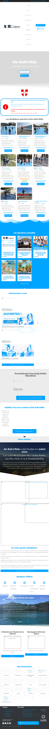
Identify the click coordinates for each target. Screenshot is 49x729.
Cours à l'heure (28, 15)
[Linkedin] (10, 723)
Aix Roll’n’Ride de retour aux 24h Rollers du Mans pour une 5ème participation (40, 254)
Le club (27, 10)
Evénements (28, 44)
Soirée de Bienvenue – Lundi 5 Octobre (10, 358)
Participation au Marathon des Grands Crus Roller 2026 (18, 389)
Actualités (28, 39)
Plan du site (7, 716)
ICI (38, 113)
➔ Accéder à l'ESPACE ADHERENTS (38, 1)
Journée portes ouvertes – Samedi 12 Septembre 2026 (6, 341)
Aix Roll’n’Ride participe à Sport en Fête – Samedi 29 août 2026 (7, 310)
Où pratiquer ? (28, 34)
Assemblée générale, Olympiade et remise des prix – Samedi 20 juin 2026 (24, 277)
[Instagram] (5, 723)
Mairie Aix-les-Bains (26, 713)
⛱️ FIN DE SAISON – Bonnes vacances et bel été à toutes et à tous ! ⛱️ (8, 277)
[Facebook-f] (3, 723)
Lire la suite (4, 256)
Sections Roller (28, 20)
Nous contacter (8, 709)
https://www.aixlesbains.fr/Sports (29, 621)
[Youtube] (8, 723)
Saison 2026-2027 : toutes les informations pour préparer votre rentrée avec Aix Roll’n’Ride (8, 254)
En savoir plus (8, 150)
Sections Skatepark (28, 25)
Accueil (28, 5)
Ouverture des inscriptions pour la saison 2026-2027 (13, 326)
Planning (28, 29)
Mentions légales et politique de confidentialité (9, 713)
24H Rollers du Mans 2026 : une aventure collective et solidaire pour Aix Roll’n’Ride (24, 254)
